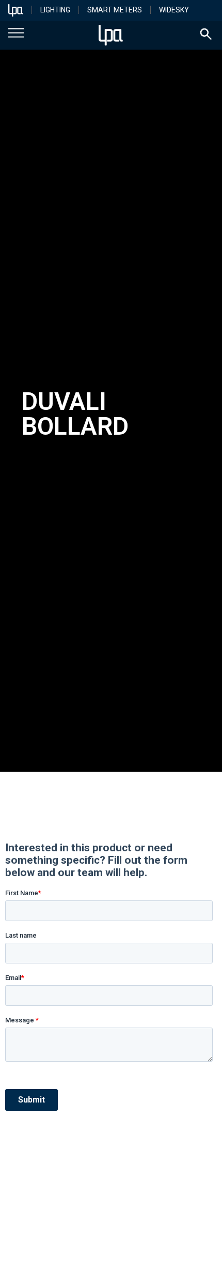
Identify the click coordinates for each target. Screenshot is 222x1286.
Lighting (55, 10)
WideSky (174, 10)
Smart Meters (114, 10)
